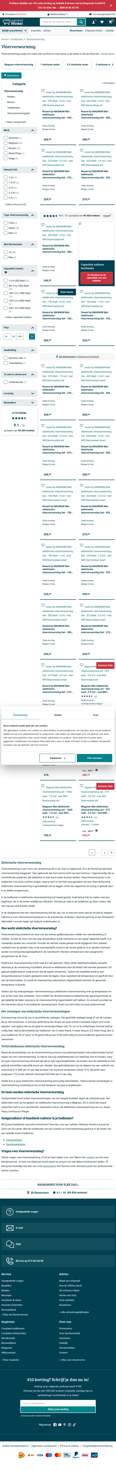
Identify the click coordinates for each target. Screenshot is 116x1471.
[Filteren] (32, 337)
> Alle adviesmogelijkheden (74, 1312)
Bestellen (6, 1285)
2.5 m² (14, 193)
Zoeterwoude (17, 382)
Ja (12, 252)
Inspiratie (36, 30)
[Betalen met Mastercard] (58, 1455)
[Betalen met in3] (94, 1455)
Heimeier (15, 138)
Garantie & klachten (12, 1305)
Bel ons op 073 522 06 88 (29, 1261)
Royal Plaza (16, 153)
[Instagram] (69, 1424)
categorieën (15, 122)
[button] (43, 91)
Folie (13, 223)
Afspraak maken (94, 30)
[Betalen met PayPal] (76, 1455)
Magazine (6, 1348)
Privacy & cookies (69, 1446)
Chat (18, 1244)
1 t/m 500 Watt (19, 281)
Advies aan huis (67, 1295)
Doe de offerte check (70, 1285)
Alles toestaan (94, 758)
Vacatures (64, 1338)
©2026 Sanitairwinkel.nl (15, 1446)
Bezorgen (6, 1295)
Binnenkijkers (8, 1343)
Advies (47, 30)
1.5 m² (14, 182)
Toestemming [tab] (20, 715)
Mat (13, 233)
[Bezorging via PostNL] (21, 1455)
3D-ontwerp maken (69, 1290)
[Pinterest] (64, 1424)
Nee (12, 257)
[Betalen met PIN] (67, 1455)
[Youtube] (60, 1424)
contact (91, 1157)
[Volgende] (112, 64)
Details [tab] (58, 715)
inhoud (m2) (15, 204)
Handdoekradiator (16, 1144)
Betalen (5, 1290)
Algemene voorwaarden (44, 1446)
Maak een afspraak (69, 1281)
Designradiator (14, 1140)
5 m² (13, 198)
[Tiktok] (74, 1424)
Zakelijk (109, 30)
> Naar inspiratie (10, 1360)
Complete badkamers (12, 1328)
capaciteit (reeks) (18, 317)
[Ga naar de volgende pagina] (112, 852)
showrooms (49, 1166)
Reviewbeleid (8, 1310)
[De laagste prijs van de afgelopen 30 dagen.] (96, 769)
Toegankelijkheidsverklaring (97, 1446)
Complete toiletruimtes (13, 1333)
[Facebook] (55, 1424)
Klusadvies (65, 1305)
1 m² (13, 177)
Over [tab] (95, 715)
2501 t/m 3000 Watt (19, 309)
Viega (13, 158)
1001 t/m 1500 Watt (19, 294)
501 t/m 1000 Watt (19, 287)
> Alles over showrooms (72, 1360)
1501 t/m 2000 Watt (19, 302)
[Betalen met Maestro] (49, 1455)
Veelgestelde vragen (27, 1212)
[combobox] (58, 22)
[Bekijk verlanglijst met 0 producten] (102, 22)
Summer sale (17, 358)
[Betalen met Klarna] (85, 1455)
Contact (63, 1352)
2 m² (13, 188)
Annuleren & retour (11, 1300)
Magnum (16, 143)
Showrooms (76, 30)
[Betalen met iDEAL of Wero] (30, 1455)
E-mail (19, 1228)
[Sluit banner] (111, 5)
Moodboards (8, 1338)
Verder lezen (107, 54)
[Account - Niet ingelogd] (93, 22)
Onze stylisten (66, 1300)
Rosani (14, 148)
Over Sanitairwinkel (69, 1333)
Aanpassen (56, 758)
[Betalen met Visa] (40, 1455)
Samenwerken (67, 1348)
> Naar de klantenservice (14, 1314)
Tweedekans (17, 363)
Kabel (14, 228)
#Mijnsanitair (8, 1352)
